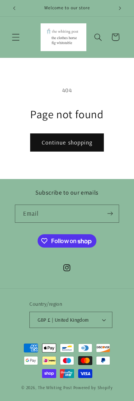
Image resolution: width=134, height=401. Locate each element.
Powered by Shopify (93, 387)
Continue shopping (67, 142)
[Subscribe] (110, 214)
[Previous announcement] (14, 8)
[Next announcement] (120, 8)
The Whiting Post (55, 387)
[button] (15, 37)
